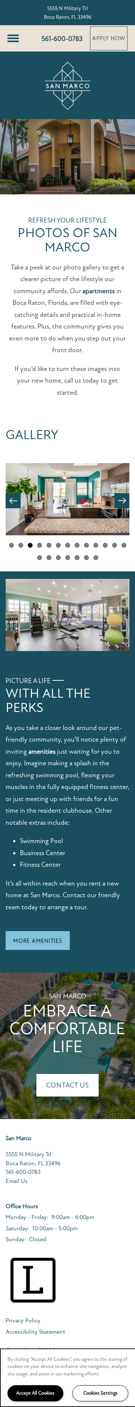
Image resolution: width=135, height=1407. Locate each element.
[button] (109, 38)
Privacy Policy (23, 1320)
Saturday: (17, 1228)
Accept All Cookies (35, 1393)
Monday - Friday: (27, 1217)
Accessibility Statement (35, 1332)
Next (121, 500)
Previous (13, 500)
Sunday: (16, 1239)
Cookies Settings (100, 1393)
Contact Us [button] (67, 1085)
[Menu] (13, 38)
